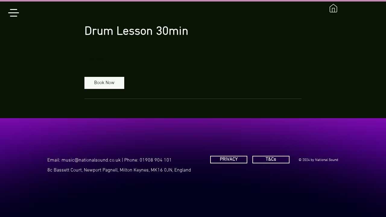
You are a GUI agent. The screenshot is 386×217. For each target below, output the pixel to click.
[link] (104, 83)
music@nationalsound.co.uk (91, 160)
